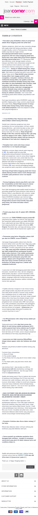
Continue (30, 467)
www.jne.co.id (6, 113)
